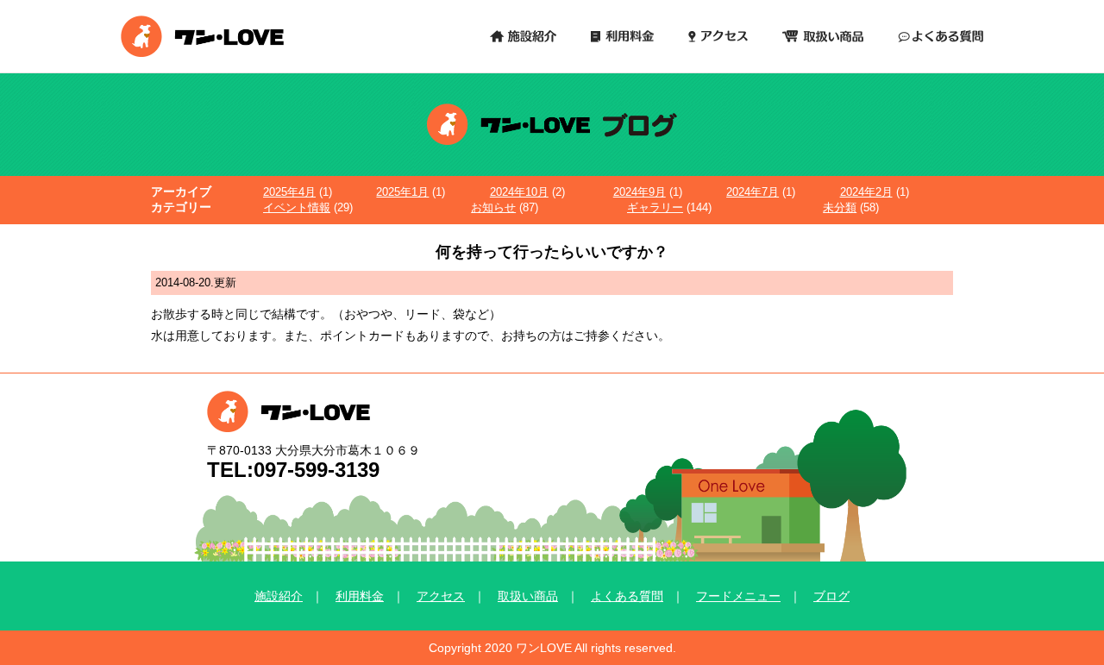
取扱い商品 (528, 596)
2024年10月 (519, 191)
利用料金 (360, 596)
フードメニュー (738, 596)
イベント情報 (296, 207)
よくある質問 (627, 596)
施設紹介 (278, 596)
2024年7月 (752, 191)
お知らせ (493, 207)
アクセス (441, 596)
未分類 (839, 207)
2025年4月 (289, 191)
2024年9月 (639, 191)
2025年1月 (402, 191)
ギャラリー (655, 207)
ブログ (831, 596)
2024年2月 (866, 191)
